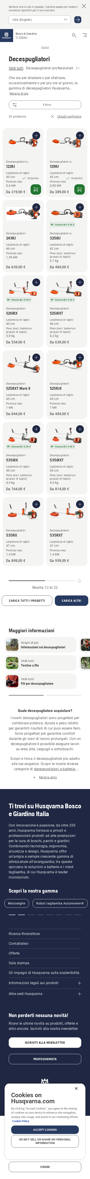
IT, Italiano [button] (22, 37)
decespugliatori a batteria (54, 769)
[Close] (76, 1088)
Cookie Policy (20, 1121)
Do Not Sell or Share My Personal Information (45, 1141)
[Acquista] (36, 189)
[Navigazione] (85, 35)
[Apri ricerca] (74, 35)
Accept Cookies (45, 1129)
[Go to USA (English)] (77, 19)
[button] (26, 695)
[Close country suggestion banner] (83, 6)
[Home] (6, 35)
